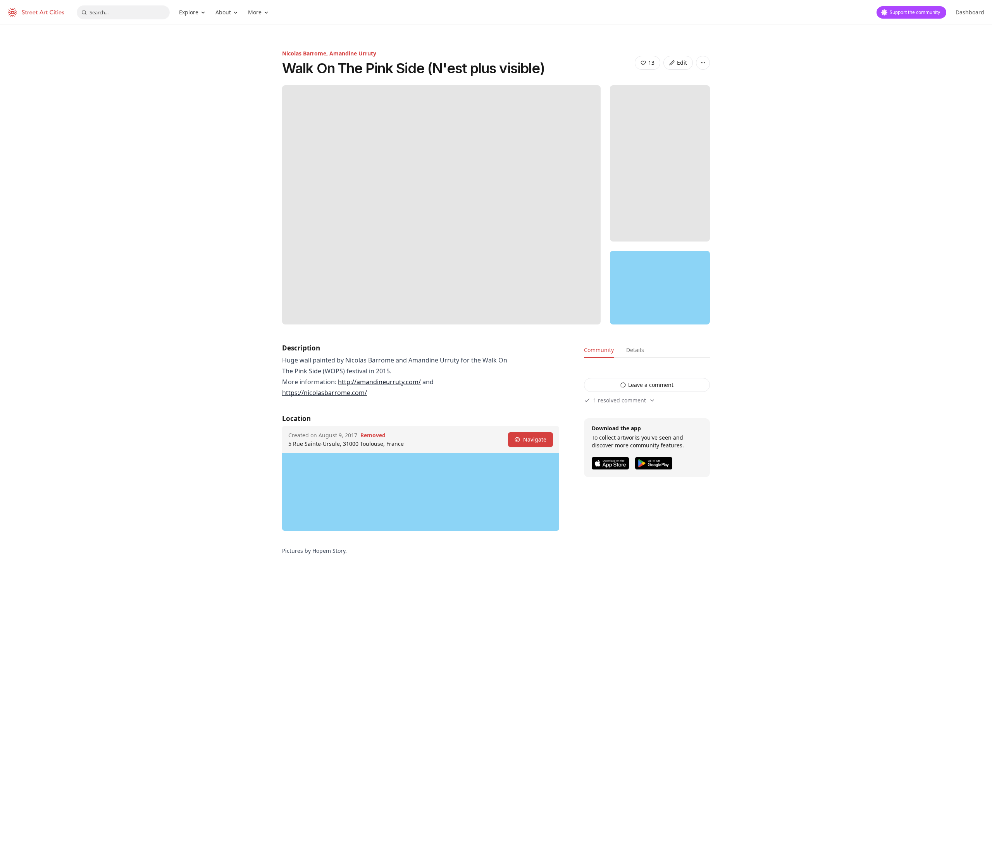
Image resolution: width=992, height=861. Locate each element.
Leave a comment (650, 384)
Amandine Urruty (352, 53)
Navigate (534, 439)
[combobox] (123, 12)
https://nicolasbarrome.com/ (324, 392)
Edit (682, 62)
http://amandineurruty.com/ (379, 382)
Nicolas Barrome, (305, 53)
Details (635, 350)
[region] (660, 287)
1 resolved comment (619, 400)
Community (599, 350)
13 (651, 62)
